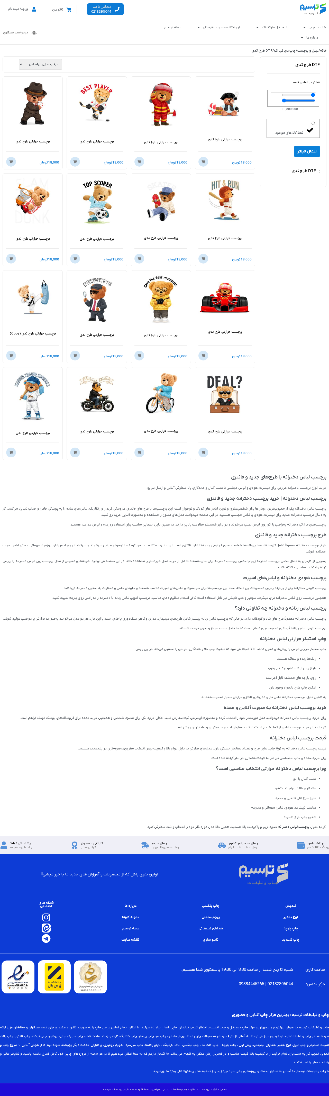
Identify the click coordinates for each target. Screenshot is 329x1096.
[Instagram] (46, 917)
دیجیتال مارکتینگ (274, 27)
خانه (323, 51)
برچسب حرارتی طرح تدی (225, 139)
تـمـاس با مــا (102, 7)
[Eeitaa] (46, 927)
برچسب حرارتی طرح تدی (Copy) (33, 333)
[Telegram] (46, 938)
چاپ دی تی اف (285, 51)
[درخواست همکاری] (34, 32)
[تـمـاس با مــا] (117, 9)
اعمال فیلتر (307, 151)
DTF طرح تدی (305, 171)
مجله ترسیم (172, 27)
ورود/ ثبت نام (18, 9)
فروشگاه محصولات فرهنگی (221, 27)
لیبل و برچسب (307, 51)
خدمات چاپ (317, 27)
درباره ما (312, 37)
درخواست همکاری (15, 32)
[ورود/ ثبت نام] (34, 9)
